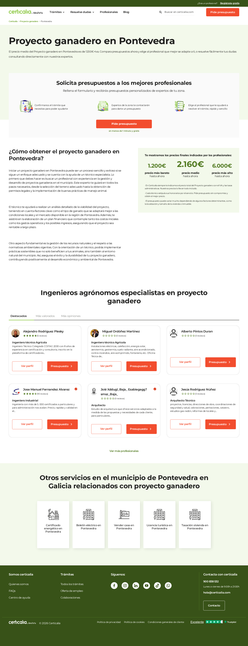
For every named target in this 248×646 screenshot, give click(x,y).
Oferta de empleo (72, 590)
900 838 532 (211, 581)
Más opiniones (70, 316)
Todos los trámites (72, 584)
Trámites (55, 12)
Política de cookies (134, 622)
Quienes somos (19, 584)
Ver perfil (27, 366)
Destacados (18, 316)
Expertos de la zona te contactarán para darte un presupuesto (130, 107)
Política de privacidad (109, 622)
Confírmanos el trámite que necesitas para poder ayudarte (51, 107)
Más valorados (45, 316)
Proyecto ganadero (29, 21)
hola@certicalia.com (216, 592)
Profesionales (109, 12)
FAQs (12, 590)
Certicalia (13, 21)
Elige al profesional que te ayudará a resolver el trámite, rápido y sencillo (208, 107)
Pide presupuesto (222, 12)
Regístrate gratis (229, 3)
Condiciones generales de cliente (166, 622)
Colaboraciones (70, 597)
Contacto (214, 605)
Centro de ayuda (19, 597)
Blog (126, 12)
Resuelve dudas (80, 12)
